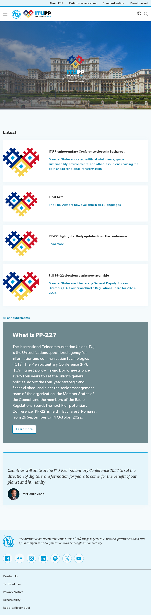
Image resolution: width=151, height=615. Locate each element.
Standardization (113, 3)
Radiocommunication (83, 3)
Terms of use (12, 584)
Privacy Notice (13, 592)
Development (139, 3)
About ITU (56, 3)
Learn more (24, 429)
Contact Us (11, 576)
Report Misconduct (16, 608)
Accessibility (11, 600)
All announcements (16, 318)
